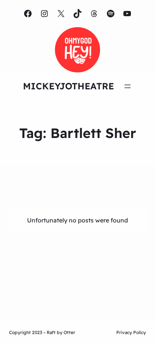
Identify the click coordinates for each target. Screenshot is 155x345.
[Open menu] (127, 86)
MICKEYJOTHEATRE (68, 86)
